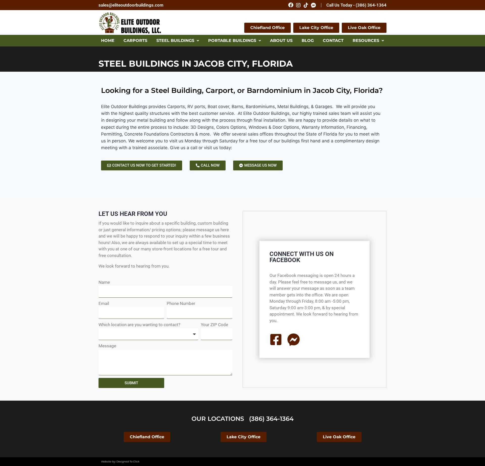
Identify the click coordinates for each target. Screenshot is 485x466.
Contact (333, 40)
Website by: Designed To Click (120, 461)
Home (107, 40)
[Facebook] (290, 5)
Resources (366, 40)
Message (107, 345)
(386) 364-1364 (271, 418)
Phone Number (181, 303)
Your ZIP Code (214, 324)
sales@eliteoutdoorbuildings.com (131, 5)
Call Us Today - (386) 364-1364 (356, 5)
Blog (308, 40)
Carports (135, 40)
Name (104, 282)
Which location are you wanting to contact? (139, 324)
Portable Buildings (232, 40)
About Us (281, 40)
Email (104, 303)
